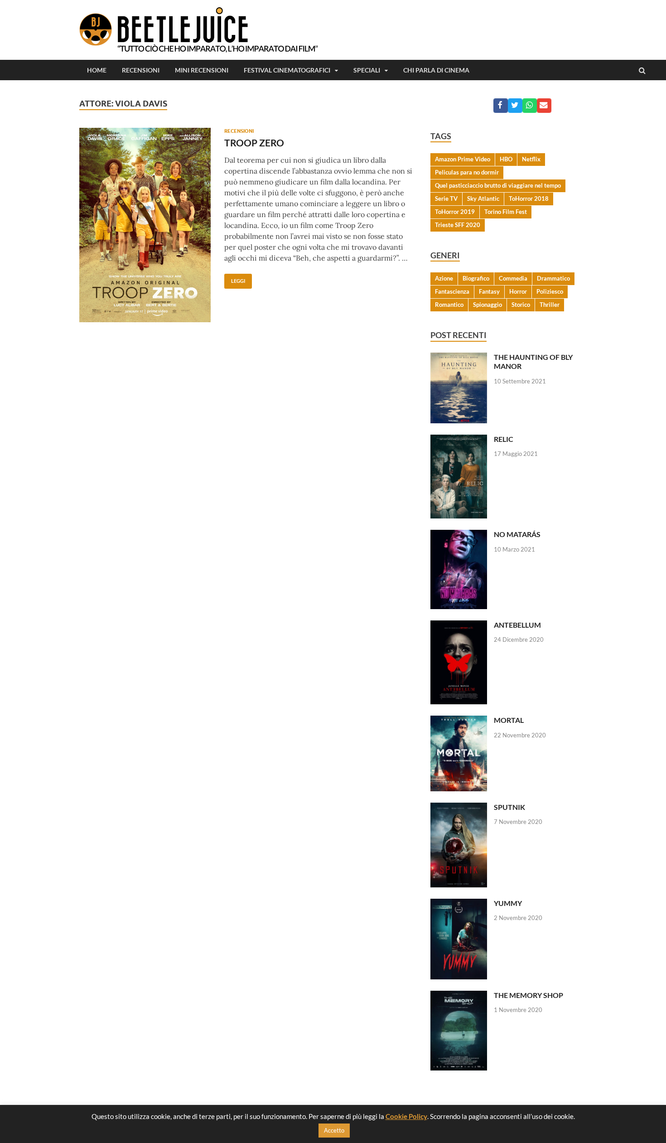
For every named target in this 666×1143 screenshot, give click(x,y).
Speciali (366, 70)
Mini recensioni (201, 70)
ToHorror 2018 (529, 198)
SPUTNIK (509, 807)
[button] (500, 105)
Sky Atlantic (483, 198)
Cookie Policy (406, 1116)
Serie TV (446, 198)
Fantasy (489, 291)
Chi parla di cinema (436, 70)
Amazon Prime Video (462, 159)
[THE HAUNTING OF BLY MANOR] (458, 358)
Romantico (449, 304)
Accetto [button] (334, 1130)
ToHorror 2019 (455, 211)
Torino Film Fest (505, 211)
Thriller (550, 304)
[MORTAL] (458, 721)
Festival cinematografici (287, 70)
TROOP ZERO (254, 142)
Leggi (234, 279)
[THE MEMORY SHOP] (458, 996)
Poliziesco (549, 291)
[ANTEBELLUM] (458, 625)
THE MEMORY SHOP (528, 995)
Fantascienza (452, 291)
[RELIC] (458, 440)
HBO (506, 159)
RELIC (503, 439)
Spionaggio (487, 304)
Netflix (531, 159)
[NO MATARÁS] (458, 535)
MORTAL (509, 720)
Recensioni (140, 70)
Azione (444, 278)
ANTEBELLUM (517, 624)
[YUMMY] (458, 904)
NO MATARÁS (517, 534)
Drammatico (553, 278)
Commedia (513, 278)
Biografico (476, 278)
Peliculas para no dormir (467, 172)
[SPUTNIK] (458, 808)
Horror (518, 291)
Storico (521, 304)
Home (96, 70)
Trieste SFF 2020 (457, 224)
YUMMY (508, 903)
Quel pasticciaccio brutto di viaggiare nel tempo (498, 185)
